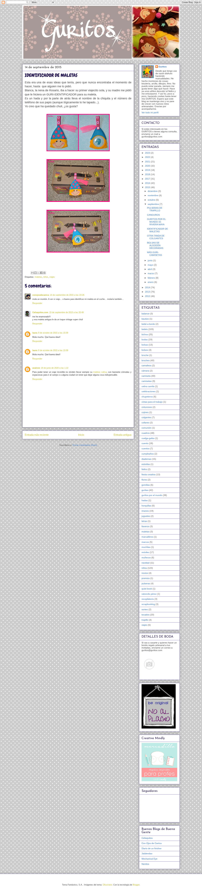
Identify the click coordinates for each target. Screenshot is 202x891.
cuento (145, 443)
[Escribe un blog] (35, 272)
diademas (146, 459)
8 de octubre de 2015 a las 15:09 (53, 333)
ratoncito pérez (149, 594)
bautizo (145, 319)
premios (146, 578)
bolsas (145, 344)
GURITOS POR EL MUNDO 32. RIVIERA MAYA (156, 222)
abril (150, 269)
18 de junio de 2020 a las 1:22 (54, 368)
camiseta (146, 376)
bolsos (145, 350)
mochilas (146, 547)
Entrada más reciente (37, 434)
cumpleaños (148, 453)
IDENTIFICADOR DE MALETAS (157, 230)
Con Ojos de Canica (152, 843)
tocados (145, 614)
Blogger (136, 885)
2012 (148, 296)
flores (144, 479)
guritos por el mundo (152, 495)
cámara (145, 370)
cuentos (145, 448)
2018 (148, 174)
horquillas (146, 505)
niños (45, 277)
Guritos (163, 66)
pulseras (146, 583)
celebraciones (148, 391)
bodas (145, 339)
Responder (37, 303)
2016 (148, 183)
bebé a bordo (148, 324)
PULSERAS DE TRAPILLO (154, 209)
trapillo (145, 620)
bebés (145, 329)
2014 (148, 287)
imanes (145, 511)
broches (146, 360)
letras (144, 521)
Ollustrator (107, 885)
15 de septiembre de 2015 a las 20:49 (66, 312)
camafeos (146, 365)
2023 (148, 153)
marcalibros (147, 537)
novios (145, 573)
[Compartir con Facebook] (41, 272)
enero (151, 282)
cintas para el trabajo (152, 402)
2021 (148, 161)
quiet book (147, 588)
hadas (145, 500)
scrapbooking (148, 604)
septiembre (154, 204)
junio (150, 260)
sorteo (145, 609)
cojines (145, 412)
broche (145, 355)
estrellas (146, 464)
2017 (148, 179)
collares (145, 422)
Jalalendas (147, 853)
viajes (52, 277)
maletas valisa (100, 372)
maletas (38, 277)
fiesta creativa (148, 474)
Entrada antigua (122, 434)
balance (145, 313)
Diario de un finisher (152, 848)
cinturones (147, 407)
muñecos (146, 557)
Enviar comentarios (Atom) (85, 445)
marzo (151, 273)
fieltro (144, 469)
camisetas (147, 381)
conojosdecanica (40, 295)
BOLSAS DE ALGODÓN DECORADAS (155, 245)
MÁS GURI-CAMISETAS (154, 253)
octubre (152, 200)
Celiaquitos (147, 838)
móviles (145, 552)
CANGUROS (153, 215)
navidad (145, 562)
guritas (145, 490)
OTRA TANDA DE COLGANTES (155, 237)
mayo (151, 265)
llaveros (145, 526)
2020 (148, 166)
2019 (148, 170)
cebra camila (148, 386)
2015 (148, 187)
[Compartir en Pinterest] (44, 272)
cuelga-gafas (148, 438)
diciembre (153, 191)
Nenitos (145, 864)
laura (34, 333)
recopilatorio (148, 599)
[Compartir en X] (38, 272)
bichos (145, 334)
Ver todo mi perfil (150, 112)
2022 (148, 157)
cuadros (146, 433)
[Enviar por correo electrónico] (32, 272)
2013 (148, 291)
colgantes (146, 417)
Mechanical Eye (149, 858)
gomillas (146, 485)
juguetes (146, 516)
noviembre (153, 195)
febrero (152, 278)
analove (36, 368)
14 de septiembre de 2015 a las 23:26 (67, 295)
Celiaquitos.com (40, 312)
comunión (146, 428)
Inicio (81, 434)
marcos (145, 542)
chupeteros (147, 396)
